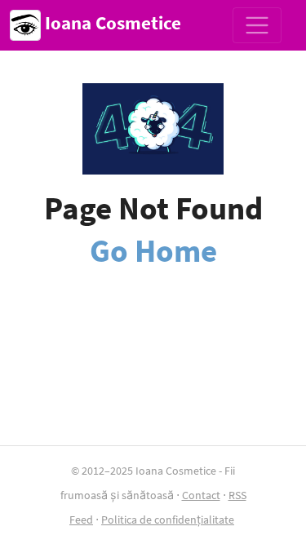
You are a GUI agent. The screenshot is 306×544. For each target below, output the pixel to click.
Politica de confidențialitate (167, 519)
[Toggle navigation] (257, 25)
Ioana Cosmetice (111, 22)
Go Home (153, 250)
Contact (201, 495)
